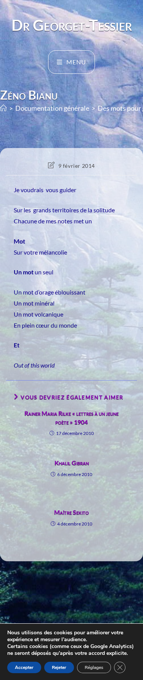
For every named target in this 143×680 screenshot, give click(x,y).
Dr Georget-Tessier (71, 25)
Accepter (24, 667)
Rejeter (59, 667)
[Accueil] (3, 108)
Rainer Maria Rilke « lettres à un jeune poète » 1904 (71, 417)
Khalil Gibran (72, 462)
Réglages (94, 667)
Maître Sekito (71, 512)
